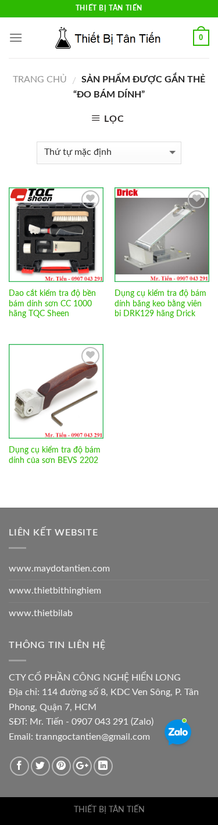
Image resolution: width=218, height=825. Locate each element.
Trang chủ (40, 79)
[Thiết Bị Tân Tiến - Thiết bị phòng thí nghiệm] (109, 38)
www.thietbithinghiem (55, 590)
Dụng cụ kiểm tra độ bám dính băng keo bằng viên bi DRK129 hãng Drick (160, 304)
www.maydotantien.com (59, 568)
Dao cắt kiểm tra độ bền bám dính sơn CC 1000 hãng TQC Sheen (52, 304)
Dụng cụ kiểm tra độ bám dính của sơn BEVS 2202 (55, 455)
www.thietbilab (41, 613)
